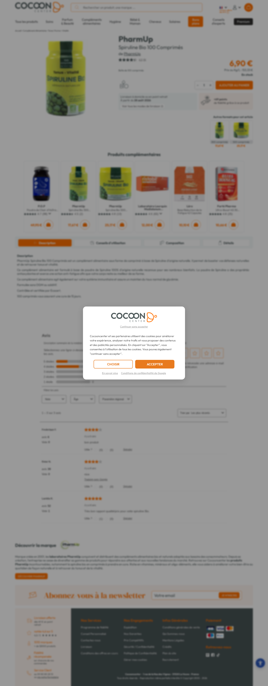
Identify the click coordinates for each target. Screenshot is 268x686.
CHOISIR (113, 364)
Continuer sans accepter (134, 326)
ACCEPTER (155, 364)
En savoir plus (110, 373)
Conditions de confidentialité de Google (143, 373)
